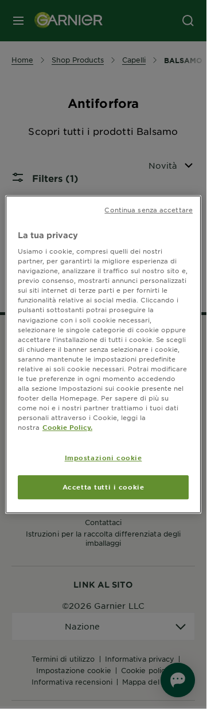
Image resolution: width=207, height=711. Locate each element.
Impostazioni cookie (103, 457)
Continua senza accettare (148, 209)
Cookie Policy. (67, 427)
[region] (103, 354)
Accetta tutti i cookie (103, 487)
